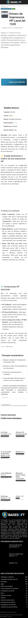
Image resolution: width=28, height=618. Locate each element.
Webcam (17, 498)
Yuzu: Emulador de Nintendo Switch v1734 (6, 453)
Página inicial (3, 5)
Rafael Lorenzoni (9, 346)
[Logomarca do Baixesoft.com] (14, 2)
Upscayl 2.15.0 (13, 563)
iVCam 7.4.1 (20, 496)
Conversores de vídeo (5, 436)
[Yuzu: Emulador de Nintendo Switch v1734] (6, 445)
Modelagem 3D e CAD (20, 453)
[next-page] (4, 505)
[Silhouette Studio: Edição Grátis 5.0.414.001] (21, 466)
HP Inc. (16, 123)
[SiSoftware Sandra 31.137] (6, 489)
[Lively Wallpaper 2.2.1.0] (6, 466)
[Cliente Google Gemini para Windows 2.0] (4, 547)
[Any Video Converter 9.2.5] (6, 425)
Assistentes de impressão (20, 480)
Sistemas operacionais (20, 436)
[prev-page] (2, 505)
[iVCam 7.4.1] (21, 489)
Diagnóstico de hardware (5, 500)
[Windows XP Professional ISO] (21, 425)
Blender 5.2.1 (20, 452)
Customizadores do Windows (6, 476)
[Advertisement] (14, 64)
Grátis (13, 8)
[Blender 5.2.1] (21, 445)
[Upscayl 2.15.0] (4, 565)
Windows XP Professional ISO (21, 433)
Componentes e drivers (12, 5)
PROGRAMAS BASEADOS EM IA (12, 541)
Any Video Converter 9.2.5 (6, 433)
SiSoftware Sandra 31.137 (5, 497)
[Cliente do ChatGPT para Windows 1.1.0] (4, 556)
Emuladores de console (5, 457)
